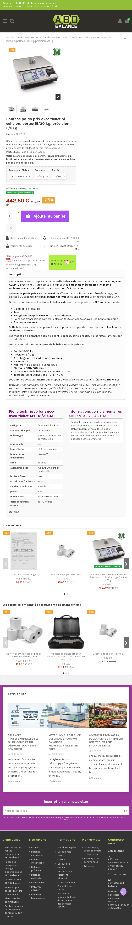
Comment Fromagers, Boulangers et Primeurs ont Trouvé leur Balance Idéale (106, 740)
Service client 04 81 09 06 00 (65, 240)
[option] (25, 744)
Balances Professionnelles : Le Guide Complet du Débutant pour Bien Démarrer (23, 742)
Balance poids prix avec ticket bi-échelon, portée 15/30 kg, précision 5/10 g (25, 264)
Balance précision (36, 869)
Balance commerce (37, 853)
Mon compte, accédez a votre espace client (13, 891)
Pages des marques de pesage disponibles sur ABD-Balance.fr (13, 868)
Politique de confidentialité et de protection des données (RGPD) (66, 900)
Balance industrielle (37, 861)
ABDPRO (20, 134)
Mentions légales (66, 847)
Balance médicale (36, 876)
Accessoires (38, 882)
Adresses (89, 866)
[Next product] (125, 39)
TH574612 (66, 579)
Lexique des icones (63, 865)
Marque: (10, 134)
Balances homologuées (38, 896)
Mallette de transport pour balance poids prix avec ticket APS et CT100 (66, 656)
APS (71, 262)
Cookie (61, 859)
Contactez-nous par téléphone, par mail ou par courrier (14, 911)
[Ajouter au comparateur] (11, 228)
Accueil (35, 847)
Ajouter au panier (49, 216)
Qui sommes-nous (64, 853)
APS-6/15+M (108, 585)
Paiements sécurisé (21, 245)
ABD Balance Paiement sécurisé (64, 875)
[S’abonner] (125, 811)
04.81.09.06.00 (119, 874)
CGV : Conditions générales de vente (66, 886)
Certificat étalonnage (24, 574)
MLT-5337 (66, 664)
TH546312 (27, 661)
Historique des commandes (12, 900)
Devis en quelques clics (23, 238)
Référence (11, 188)
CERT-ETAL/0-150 (23, 579)
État (11, 511)
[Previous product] (124, 39)
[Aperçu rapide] (26, 570)
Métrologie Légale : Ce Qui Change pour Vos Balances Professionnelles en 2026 (64, 742)
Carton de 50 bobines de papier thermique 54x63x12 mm (23, 655)
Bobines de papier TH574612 (66, 574)
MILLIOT (19, 661)
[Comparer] (21, 570)
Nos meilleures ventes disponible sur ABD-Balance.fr (13, 852)
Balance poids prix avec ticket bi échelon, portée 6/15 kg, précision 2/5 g (108, 577)
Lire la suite (14, 781)
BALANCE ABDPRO (36, 888)
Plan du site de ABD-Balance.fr (13, 881)
